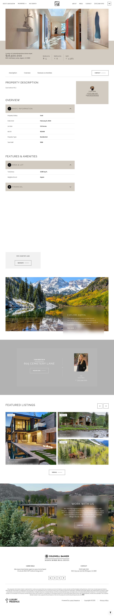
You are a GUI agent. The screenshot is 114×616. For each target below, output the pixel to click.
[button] (100, 73)
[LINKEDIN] (50, 578)
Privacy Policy (104, 600)
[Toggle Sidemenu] (109, 3)
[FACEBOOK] (63, 578)
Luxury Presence (75, 600)
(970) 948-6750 (99, 4)
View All (96, 41)
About (74, 4)
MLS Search (32, 3)
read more (70, 328)
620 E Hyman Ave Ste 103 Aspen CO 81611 (83, 571)
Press (81, 4)
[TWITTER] (59, 578)
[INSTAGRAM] (55, 578)
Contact (88, 4)
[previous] (99, 405)
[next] (105, 405)
